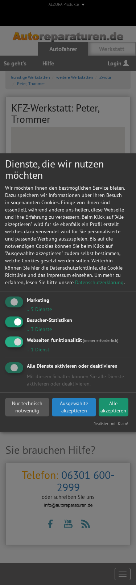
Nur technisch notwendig (27, 407)
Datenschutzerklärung (99, 282)
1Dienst (38, 349)
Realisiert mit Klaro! (111, 423)
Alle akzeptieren (113, 407)
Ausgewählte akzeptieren (74, 407)
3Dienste (39, 329)
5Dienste (39, 309)
